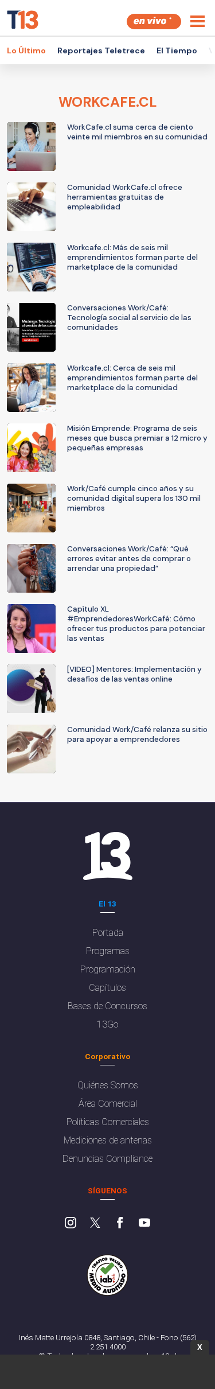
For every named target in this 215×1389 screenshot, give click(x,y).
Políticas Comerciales (108, 1121)
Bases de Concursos (107, 1006)
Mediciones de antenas (108, 1140)
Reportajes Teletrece (101, 50)
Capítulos (107, 987)
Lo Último (26, 50)
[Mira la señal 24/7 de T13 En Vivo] (154, 21)
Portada (107, 932)
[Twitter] (95, 1223)
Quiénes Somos (107, 1085)
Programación (107, 969)
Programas (108, 951)
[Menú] (197, 21)
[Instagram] (70, 1223)
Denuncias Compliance (107, 1158)
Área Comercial (108, 1103)
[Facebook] (119, 1223)
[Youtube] (144, 1223)
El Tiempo (177, 50)
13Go (107, 1024)
